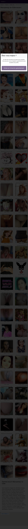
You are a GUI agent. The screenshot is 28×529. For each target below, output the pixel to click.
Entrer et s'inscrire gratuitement (14, 68)
